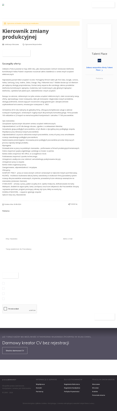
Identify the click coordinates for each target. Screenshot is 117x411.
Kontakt (39, 388)
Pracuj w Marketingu (11, 370)
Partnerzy (39, 392)
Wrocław (95, 388)
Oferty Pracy (60, 5)
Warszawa (15, 44)
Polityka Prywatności (71, 392)
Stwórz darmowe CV (15, 350)
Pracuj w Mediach (103, 364)
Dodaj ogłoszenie (103, 5)
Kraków (95, 392)
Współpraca (40, 384)
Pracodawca (73, 5)
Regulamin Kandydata (72, 388)
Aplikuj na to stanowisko (16, 53)
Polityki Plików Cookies (87, 403)
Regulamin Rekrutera (72, 384)
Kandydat (85, 5)
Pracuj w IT (36, 364)
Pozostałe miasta (98, 395)
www (99, 60)
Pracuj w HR (87, 364)
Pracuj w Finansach (71, 364)
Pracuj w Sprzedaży (52, 364)
